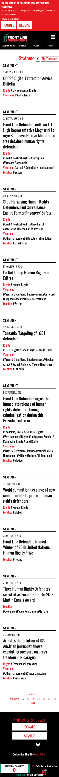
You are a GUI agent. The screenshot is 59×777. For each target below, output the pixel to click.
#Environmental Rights (23, 90)
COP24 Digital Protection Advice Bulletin (27, 81)
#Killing (21, 456)
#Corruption (37, 158)
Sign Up (29, 735)
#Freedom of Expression (30, 229)
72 (43, 698)
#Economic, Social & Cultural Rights (23, 432)
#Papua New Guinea (27, 611)
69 (27, 698)
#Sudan (17, 172)
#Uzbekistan (20, 243)
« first (32, 694)
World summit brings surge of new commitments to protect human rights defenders (29, 495)
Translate (51, 58)
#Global (17, 512)
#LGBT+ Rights (11, 350)
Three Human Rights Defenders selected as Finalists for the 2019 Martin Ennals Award (28, 594)
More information (10, 19)
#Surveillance (22, 95)
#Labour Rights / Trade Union (36, 350)
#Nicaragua (19, 678)
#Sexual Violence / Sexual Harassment (32, 364)
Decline (24, 25)
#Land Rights (31, 441)
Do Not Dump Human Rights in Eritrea (26, 275)
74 (54, 698)
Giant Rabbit (40, 754)
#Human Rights (19, 285)
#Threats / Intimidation (38, 238)
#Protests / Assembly (15, 163)
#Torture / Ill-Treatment (33, 299)
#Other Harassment (14, 238)
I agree (9, 25)
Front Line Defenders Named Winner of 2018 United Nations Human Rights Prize (26, 547)
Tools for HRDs (8, 45)
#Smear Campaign (35, 673)
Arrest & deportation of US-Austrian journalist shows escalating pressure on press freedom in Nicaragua (25, 649)
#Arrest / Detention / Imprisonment (34, 168)
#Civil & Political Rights (16, 158)
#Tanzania (18, 369)
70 (33, 698)
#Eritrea (17, 304)
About (36, 45)
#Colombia (9, 611)
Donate (22, 45)
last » (34, 702)
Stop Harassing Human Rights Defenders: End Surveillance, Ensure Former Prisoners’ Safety (27, 207)
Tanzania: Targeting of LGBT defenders (24, 336)
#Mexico (17, 460)
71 (38, 698)
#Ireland (17, 559)
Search (50, 45)
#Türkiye (43, 611)
